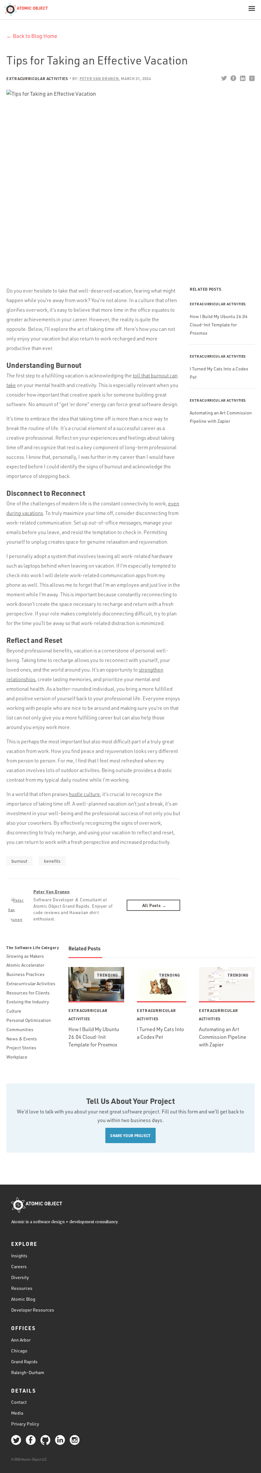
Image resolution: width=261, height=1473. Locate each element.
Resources (21, 1288)
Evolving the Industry (27, 1001)
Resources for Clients (28, 992)
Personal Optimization (28, 1020)
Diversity (20, 1277)
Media (17, 1413)
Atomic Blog (23, 1299)
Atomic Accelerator (25, 965)
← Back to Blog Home (31, 36)
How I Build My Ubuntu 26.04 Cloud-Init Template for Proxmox (219, 325)
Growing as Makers (25, 956)
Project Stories (21, 1047)
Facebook (233, 78)
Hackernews (252, 78)
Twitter (224, 78)
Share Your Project (130, 1135)
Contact (19, 1402)
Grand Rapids (24, 1361)
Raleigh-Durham (27, 1372)
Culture (13, 1011)
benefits (52, 861)
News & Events (21, 1038)
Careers (19, 1266)
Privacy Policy (25, 1423)
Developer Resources (32, 1310)
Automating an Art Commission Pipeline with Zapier (222, 1037)
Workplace (16, 1057)
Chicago (19, 1350)
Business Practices (25, 974)
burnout (19, 861)
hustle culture (84, 794)
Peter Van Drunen (51, 891)
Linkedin (242, 78)
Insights (19, 1255)
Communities (19, 1029)
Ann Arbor (21, 1340)
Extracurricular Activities (37, 78)
